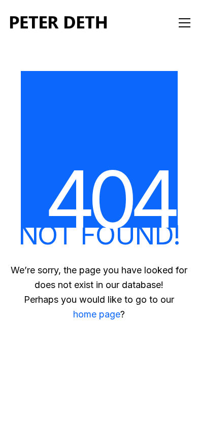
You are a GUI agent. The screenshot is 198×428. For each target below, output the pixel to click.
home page (96, 314)
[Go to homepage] (58, 23)
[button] (184, 23)
